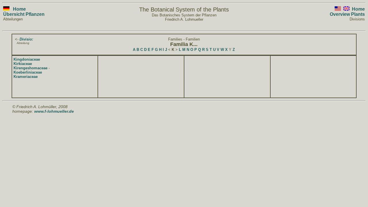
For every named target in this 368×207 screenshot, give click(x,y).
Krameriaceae (26, 76)
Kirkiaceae (23, 64)
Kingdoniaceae (27, 59)
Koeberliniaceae (28, 72)
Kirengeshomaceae (30, 68)
